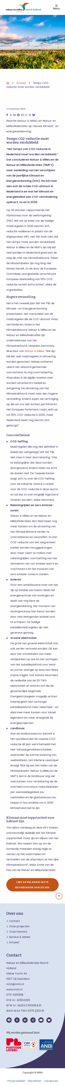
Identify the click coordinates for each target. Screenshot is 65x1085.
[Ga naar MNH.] (7, 83)
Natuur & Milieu (34, 351)
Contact (14, 921)
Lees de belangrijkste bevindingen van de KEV (32, 884)
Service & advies (19, 937)
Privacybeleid (16, 1081)
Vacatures (51, 1081)
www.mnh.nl (14, 989)
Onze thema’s (18, 931)
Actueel (14, 942)
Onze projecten (19, 926)
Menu (56, 8)
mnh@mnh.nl (15, 984)
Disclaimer (35, 1081)
